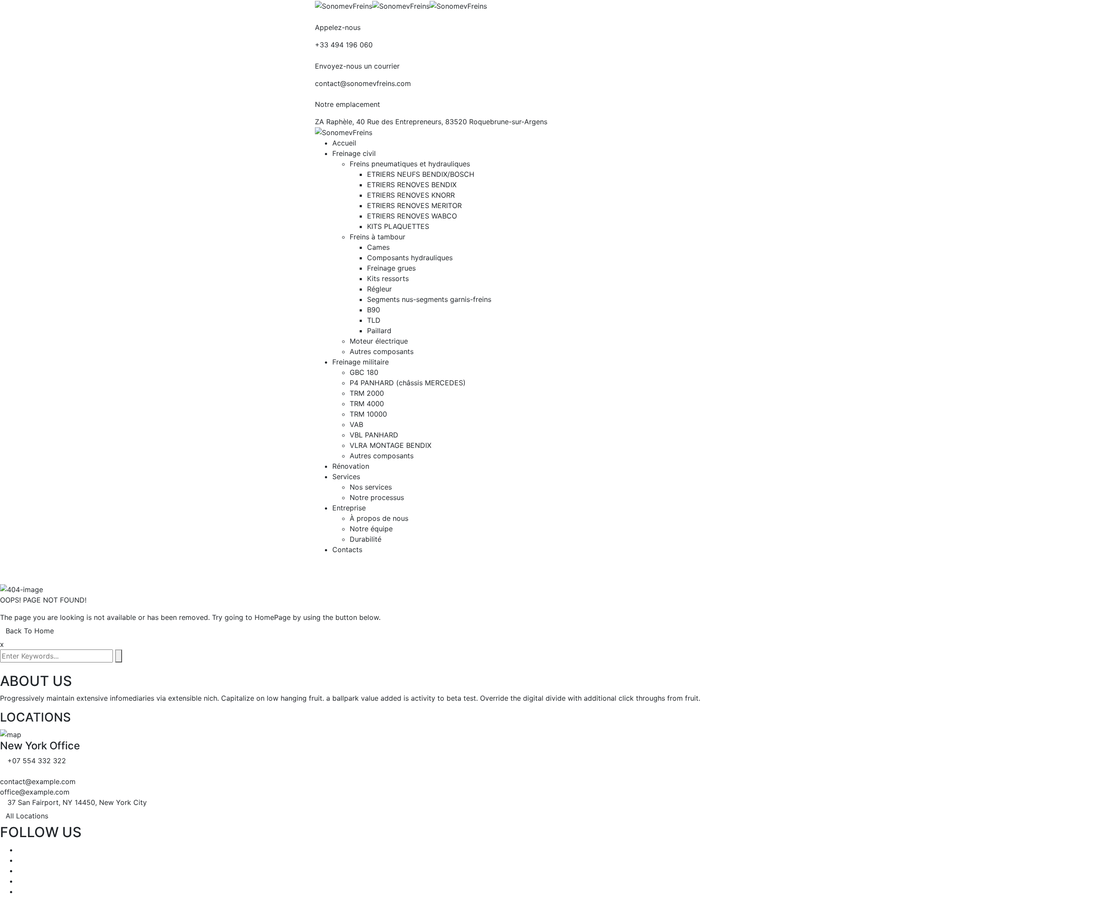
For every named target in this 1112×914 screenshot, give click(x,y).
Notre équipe (371, 528)
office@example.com (35, 792)
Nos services (371, 487)
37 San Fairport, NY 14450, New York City (77, 802)
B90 (373, 309)
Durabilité (365, 539)
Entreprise (349, 507)
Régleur (379, 289)
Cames (378, 247)
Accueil (344, 143)
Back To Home (30, 630)
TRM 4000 (367, 403)
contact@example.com (38, 781)
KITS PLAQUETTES (398, 226)
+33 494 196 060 (344, 44)
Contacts (347, 549)
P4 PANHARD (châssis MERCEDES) (408, 382)
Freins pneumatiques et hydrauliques (410, 163)
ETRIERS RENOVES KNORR (411, 195)
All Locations (27, 815)
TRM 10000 (368, 414)
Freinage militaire (360, 362)
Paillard (379, 330)
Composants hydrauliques (410, 257)
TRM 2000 (367, 393)
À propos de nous (379, 518)
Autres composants (382, 351)
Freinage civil (354, 153)
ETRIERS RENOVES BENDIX (412, 184)
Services (346, 476)
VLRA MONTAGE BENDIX (390, 445)
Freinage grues (391, 268)
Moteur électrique (379, 341)
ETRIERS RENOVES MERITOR (414, 205)
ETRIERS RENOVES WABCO (412, 216)
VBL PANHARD (374, 435)
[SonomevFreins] (343, 5)
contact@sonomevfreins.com (363, 83)
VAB (356, 424)
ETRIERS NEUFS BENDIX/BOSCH (420, 174)
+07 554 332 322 (36, 760)
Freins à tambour (377, 236)
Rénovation (350, 466)
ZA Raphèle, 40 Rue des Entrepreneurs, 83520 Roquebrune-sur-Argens (431, 121)
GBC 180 (364, 372)
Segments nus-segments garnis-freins (429, 299)
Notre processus (377, 497)
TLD (374, 320)
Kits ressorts (388, 278)
